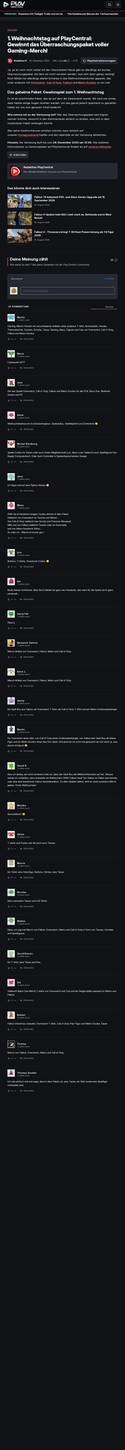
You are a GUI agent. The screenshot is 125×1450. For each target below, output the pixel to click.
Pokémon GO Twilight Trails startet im (40, 13)
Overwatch (38, 82)
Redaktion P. (20, 60)
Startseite (12, 30)
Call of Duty (54, 82)
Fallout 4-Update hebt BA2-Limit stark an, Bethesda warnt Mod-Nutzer (73, 216)
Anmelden (110, 278)
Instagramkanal (28, 134)
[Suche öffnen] (109, 4)
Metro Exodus (87, 82)
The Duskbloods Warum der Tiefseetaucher (92, 13)
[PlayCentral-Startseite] (14, 4)
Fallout (68, 82)
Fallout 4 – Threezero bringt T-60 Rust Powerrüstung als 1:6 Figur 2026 (74, 233)
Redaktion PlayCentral (38, 167)
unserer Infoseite (99, 146)
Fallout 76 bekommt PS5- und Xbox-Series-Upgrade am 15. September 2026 (69, 199)
